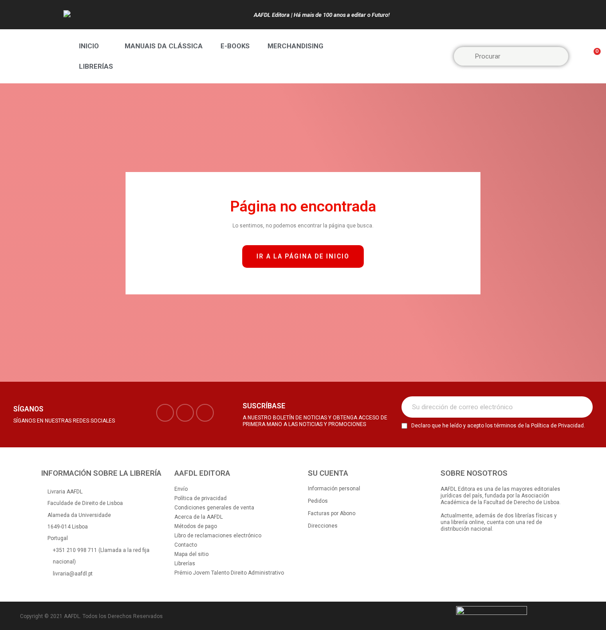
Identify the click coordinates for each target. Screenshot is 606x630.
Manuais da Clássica (164, 46)
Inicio (89, 46)
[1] (581, 407)
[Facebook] (165, 413)
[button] (303, 256)
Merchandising (295, 46)
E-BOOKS (235, 46)
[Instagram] (185, 413)
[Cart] (593, 56)
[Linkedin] (205, 413)
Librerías (96, 66)
